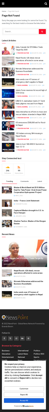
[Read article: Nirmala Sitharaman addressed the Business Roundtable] (8, 71)
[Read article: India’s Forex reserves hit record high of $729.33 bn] (8, 93)
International (23, 351)
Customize (24, 389)
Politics (37, 351)
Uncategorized (40, 360)
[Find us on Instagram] (16, 338)
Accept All (24, 401)
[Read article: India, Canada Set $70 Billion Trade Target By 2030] (8, 50)
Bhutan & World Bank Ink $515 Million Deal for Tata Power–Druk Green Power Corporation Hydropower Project (30, 189)
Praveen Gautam (23, 53)
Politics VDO (39, 354)
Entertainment (8, 357)
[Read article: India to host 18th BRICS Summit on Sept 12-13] (8, 147)
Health (4, 360)
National (21, 357)
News (20, 360)
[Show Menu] (3, 3)
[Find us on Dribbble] (28, 338)
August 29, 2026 (36, 53)
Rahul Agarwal (22, 85)
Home (4, 11)
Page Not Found (13, 11)
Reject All (24, 395)
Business (6, 351)
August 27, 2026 (36, 117)
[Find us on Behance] (22, 338)
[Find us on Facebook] (4, 338)
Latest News (23, 354)
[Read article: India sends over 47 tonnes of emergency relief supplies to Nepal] (8, 82)
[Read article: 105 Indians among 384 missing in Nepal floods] (8, 136)
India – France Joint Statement (26, 201)
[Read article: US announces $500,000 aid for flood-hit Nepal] (8, 125)
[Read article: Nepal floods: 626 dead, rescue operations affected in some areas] (8, 61)
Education (6, 354)
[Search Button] (46, 3)
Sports (36, 357)
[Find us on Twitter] (10, 338)
